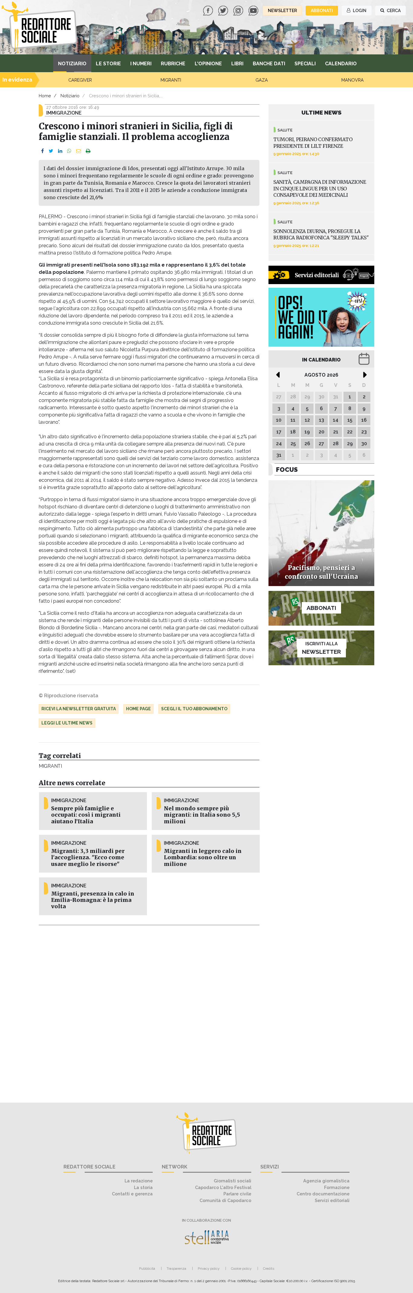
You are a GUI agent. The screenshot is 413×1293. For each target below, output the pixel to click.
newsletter (282, 10)
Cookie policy (241, 1268)
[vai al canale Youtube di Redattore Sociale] (254, 10)
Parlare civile (237, 1193)
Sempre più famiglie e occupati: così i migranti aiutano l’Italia (86, 815)
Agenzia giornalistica (326, 1180)
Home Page (138, 708)
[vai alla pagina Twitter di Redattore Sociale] (223, 10)
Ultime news (321, 112)
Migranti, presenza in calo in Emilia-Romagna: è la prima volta (92, 900)
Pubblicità (147, 1268)
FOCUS (287, 469)
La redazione (139, 1180)
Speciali (305, 63)
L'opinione (208, 63)
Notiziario (72, 63)
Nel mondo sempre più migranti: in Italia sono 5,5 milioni (202, 815)
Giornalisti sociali (232, 1180)
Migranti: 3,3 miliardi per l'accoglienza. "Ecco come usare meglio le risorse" (88, 857)
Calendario (341, 63)
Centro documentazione (323, 1193)
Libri (237, 63)
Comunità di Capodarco (225, 1200)
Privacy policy (209, 1268)
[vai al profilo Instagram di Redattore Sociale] (239, 10)
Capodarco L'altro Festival (223, 1187)
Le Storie (108, 63)
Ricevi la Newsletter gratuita (78, 708)
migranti (50, 766)
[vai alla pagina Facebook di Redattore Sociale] (208, 10)
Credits (268, 1268)
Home (45, 95)
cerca (393, 10)
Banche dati (269, 63)
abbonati (322, 10)
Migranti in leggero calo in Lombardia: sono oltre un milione (203, 857)
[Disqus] (149, 1010)
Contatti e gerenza (132, 1193)
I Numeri (140, 63)
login (359, 10)
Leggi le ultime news (67, 723)
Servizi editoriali (332, 1200)
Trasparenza (176, 1268)
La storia (143, 1187)
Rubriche (173, 63)
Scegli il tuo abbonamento (194, 708)
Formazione (337, 1187)
